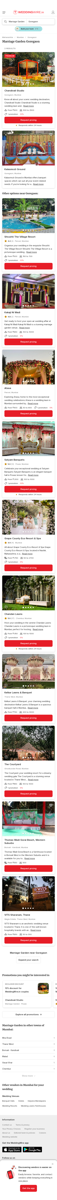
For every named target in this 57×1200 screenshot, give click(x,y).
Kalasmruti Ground (14, 169)
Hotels (21, 1101)
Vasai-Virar (7, 1062)
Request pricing (28, 120)
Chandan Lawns (13, 614)
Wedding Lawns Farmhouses (33, 1106)
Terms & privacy (22, 1125)
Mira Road (6, 1038)
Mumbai (20, 37)
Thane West (8, 1044)
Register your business (34, 1129)
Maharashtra (8, 37)
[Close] (52, 1164)
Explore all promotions (27, 1014)
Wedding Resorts (9, 1106)
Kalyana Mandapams (37, 1101)
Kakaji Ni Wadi (12, 312)
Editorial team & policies (24, 1133)
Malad (5, 1056)
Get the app (28, 1188)
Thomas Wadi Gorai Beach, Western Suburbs (24, 841)
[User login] (53, 12)
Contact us (7, 1125)
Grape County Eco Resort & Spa (22, 538)
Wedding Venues (10, 1096)
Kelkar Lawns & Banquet (18, 692)
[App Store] (12, 1152)
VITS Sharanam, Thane (17, 914)
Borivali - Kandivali (10, 1050)
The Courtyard (12, 764)
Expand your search (28, 960)
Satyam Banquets (14, 459)
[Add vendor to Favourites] (51, 56)
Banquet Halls (8, 1101)
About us (6, 1133)
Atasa (7, 388)
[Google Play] (32, 1152)
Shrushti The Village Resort (19, 236)
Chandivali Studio (14, 90)
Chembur (6, 1068)
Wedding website (9, 1137)
